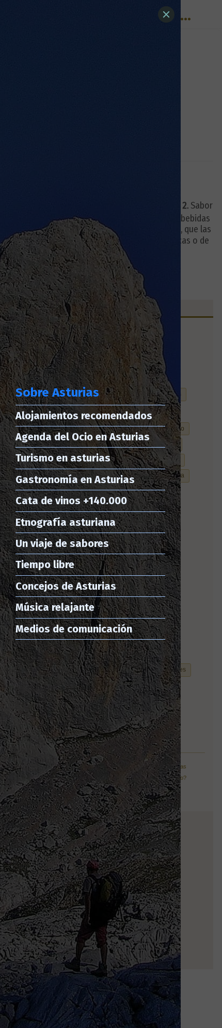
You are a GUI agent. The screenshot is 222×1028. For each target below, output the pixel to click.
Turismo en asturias (62, 458)
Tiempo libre (44, 564)
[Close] (166, 14)
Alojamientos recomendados (83, 415)
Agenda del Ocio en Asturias (82, 437)
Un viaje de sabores (62, 543)
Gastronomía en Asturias (75, 479)
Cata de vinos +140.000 (71, 500)
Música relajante (54, 607)
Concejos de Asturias (65, 586)
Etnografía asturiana (65, 522)
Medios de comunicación (73, 629)
